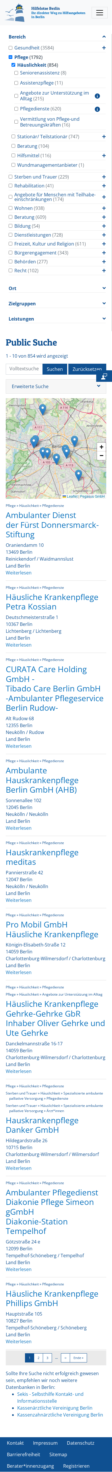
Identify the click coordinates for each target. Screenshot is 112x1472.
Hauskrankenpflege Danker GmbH (42, 1125)
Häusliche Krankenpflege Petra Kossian (52, 601)
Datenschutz (80, 1443)
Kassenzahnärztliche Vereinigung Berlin (60, 1415)
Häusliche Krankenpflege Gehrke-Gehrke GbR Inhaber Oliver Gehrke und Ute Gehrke (55, 1018)
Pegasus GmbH (92, 496)
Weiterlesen (19, 573)
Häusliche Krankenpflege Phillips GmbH (52, 1298)
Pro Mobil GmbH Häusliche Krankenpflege (52, 929)
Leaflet (72, 496)
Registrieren (76, 1466)
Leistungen (21, 319)
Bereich (17, 37)
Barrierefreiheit (23, 1454)
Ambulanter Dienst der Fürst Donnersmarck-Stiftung (52, 524)
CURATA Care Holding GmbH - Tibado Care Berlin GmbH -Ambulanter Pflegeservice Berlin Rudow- (55, 688)
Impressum (45, 1443)
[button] (42, 410)
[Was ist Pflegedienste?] (97, 109)
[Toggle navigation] (100, 12)
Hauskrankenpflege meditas (42, 857)
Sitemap (58, 1454)
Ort (12, 288)
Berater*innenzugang (30, 1466)
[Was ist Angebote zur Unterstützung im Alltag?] (97, 96)
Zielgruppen (22, 304)
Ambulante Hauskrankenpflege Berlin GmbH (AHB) (42, 780)
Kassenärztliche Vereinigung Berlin (54, 1408)
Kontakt (15, 1443)
